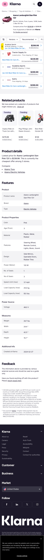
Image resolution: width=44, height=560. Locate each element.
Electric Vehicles (30, 209)
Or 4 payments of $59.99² (30, 61)
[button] (7, 19)
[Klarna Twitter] (27, 504)
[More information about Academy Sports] (3, 67)
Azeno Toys (9, 169)
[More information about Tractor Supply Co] (3, 54)
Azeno (26, 203)
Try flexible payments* (20, 32)
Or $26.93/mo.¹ (34, 48)
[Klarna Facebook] (7, 504)
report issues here (14, 381)
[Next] (38, 125)
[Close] (41, 538)
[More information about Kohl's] (3, 80)
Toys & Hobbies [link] (25, 11)
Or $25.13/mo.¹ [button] (23, 139)
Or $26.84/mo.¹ (33, 87)
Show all (20, 107)
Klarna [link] (4, 11)
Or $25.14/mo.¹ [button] (7, 139)
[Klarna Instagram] (37, 504)
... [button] (33, 11)
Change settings (22, 556)
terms (14, 411)
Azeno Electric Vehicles (14, 172)
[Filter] (3, 39)
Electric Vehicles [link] (39, 11)
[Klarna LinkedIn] (17, 504)
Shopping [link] (13, 11)
